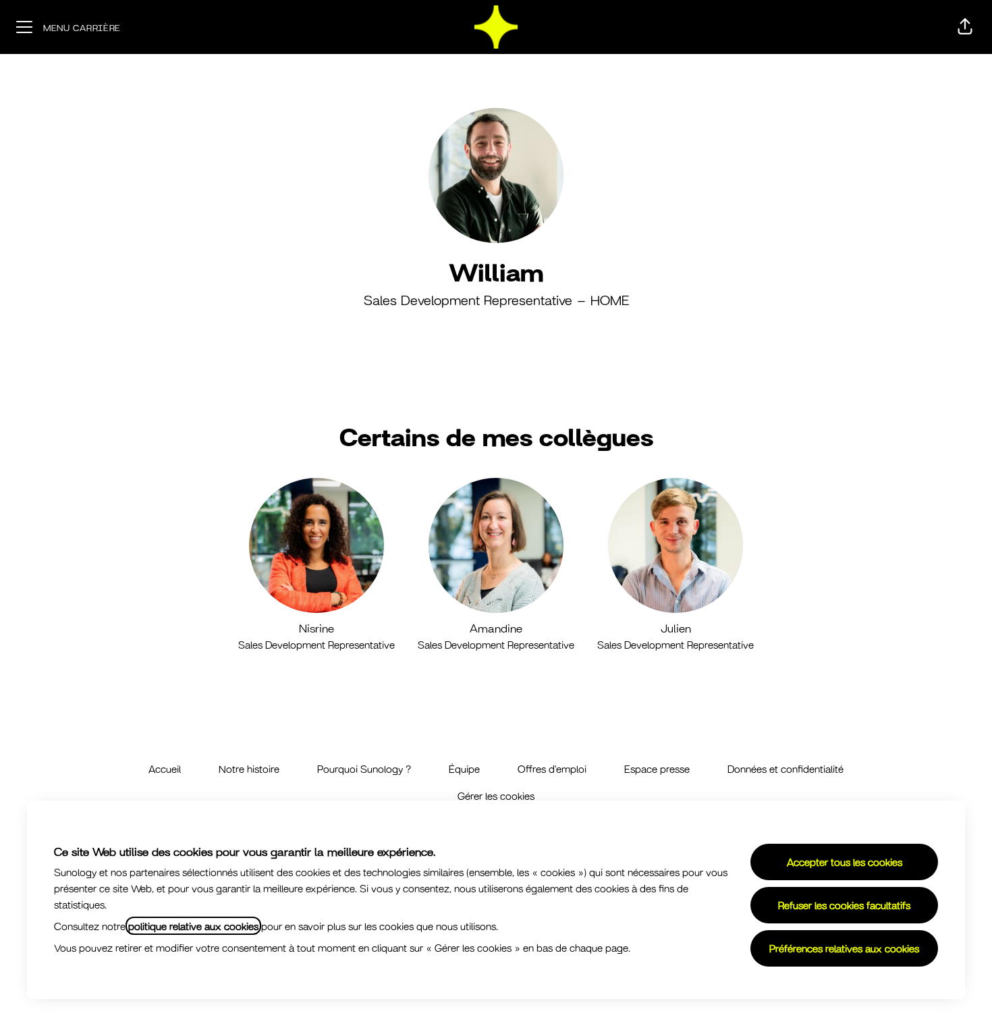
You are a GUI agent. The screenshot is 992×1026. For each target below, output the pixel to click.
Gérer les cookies (496, 795)
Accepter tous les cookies (844, 861)
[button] (965, 27)
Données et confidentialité (785, 768)
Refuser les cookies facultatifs (844, 904)
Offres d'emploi (552, 768)
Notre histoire (249, 768)
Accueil (164, 768)
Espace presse (657, 768)
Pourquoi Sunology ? (364, 768)
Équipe (464, 768)
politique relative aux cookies (193, 925)
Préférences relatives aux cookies (844, 948)
